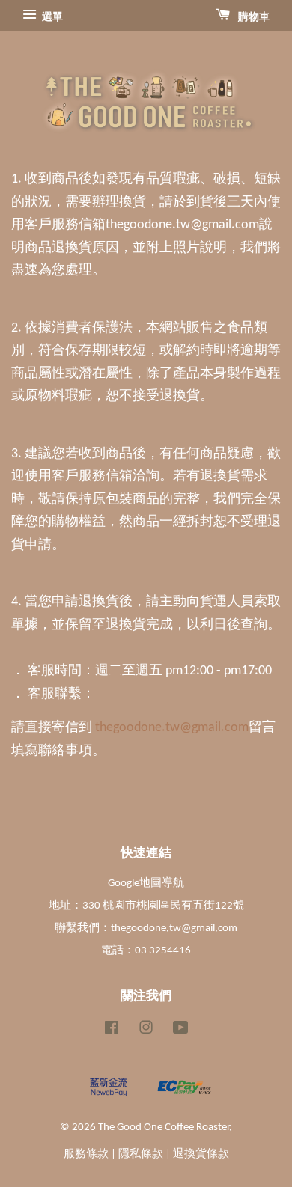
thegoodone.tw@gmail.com (172, 728)
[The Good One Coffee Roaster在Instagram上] (146, 1031)
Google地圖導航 (146, 883)
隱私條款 (140, 1154)
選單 (51, 17)
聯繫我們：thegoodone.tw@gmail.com (146, 928)
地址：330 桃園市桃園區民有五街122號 (146, 906)
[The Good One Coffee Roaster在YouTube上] (180, 1031)
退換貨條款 (201, 1154)
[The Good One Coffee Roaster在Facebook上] (111, 1031)
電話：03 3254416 (146, 950)
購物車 (253, 17)
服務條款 (86, 1154)
